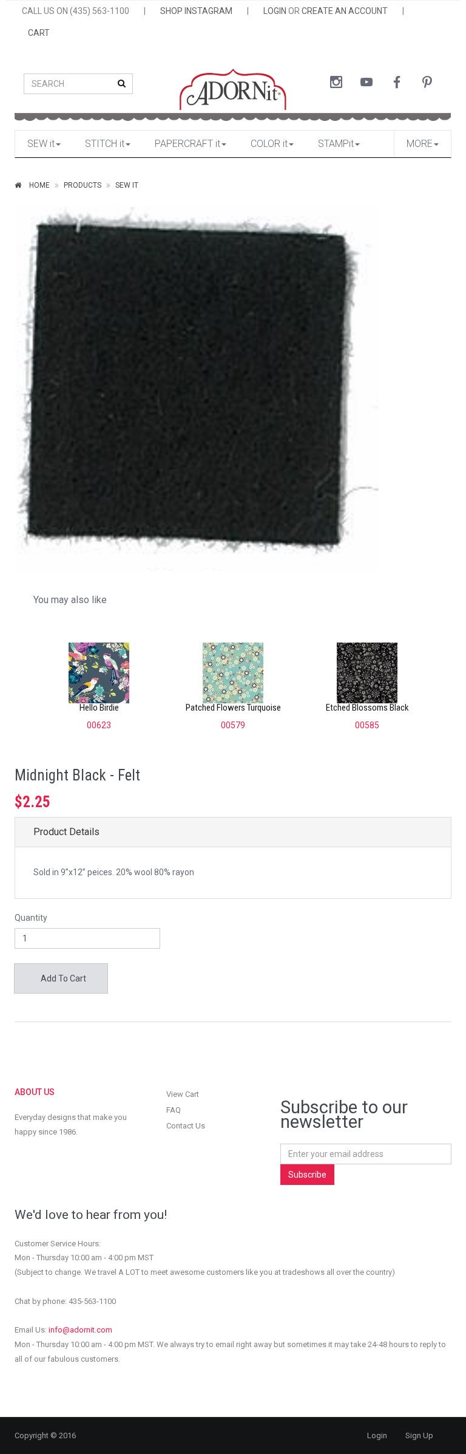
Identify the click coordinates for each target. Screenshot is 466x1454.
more (420, 143)
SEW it (41, 143)
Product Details (66, 832)
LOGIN (274, 11)
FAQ (173, 1109)
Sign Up (419, 1435)
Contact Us (185, 1125)
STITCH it (104, 143)
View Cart (182, 1094)
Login (377, 1435)
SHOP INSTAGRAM (196, 11)
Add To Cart (62, 978)
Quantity (31, 918)
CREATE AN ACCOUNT (345, 11)
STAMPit (336, 143)
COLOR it (269, 143)
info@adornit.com (80, 1329)
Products (82, 185)
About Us (35, 1092)
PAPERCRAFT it (187, 143)
